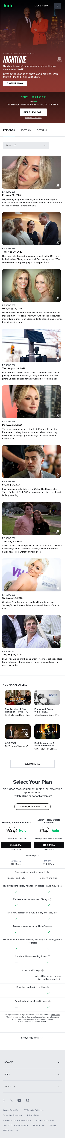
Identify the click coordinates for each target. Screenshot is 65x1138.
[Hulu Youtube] (22, 1100)
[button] (9, 129)
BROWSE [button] (8, 1062)
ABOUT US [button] (9, 1086)
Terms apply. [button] (55, 1014)
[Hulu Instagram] (27, 1100)
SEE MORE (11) (32, 764)
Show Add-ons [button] (30, 1038)
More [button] (21, 69)
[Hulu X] (14, 1100)
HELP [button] (7, 1074)
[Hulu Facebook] (6, 1100)
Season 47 (11, 145)
